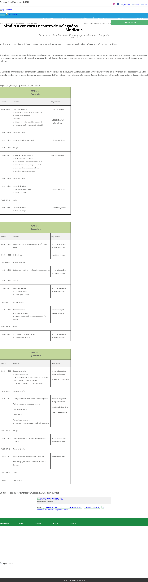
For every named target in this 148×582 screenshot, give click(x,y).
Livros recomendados (6, 532)
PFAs (19, 535)
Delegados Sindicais (51, 507)
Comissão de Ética (5, 553)
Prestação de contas (6, 564)
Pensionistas (21, 538)
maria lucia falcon (75, 507)
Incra (63, 507)
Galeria (2, 530)
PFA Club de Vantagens (59, 527)
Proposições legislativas (24, 540)
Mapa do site (74, 526)
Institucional (47, 18)
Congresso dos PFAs (23, 532)
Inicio (1, 23)
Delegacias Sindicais (6, 548)
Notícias (84, 18)
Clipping (37, 527)
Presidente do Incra (92, 507)
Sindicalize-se (75, 533)
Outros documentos (6, 535)
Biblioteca (102, 18)
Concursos (21, 530)
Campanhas (38, 530)
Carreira (65, 18)
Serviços (120, 18)
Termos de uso (75, 530)
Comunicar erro (75, 536)
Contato (139, 18)
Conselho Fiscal (4, 551)
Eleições (2, 561)
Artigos (2, 527)
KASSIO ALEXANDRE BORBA (51, 499)
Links (1, 538)
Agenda (2, 556)
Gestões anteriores (5, 545)
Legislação (21, 527)
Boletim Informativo (41, 532)
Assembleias (3, 558)
